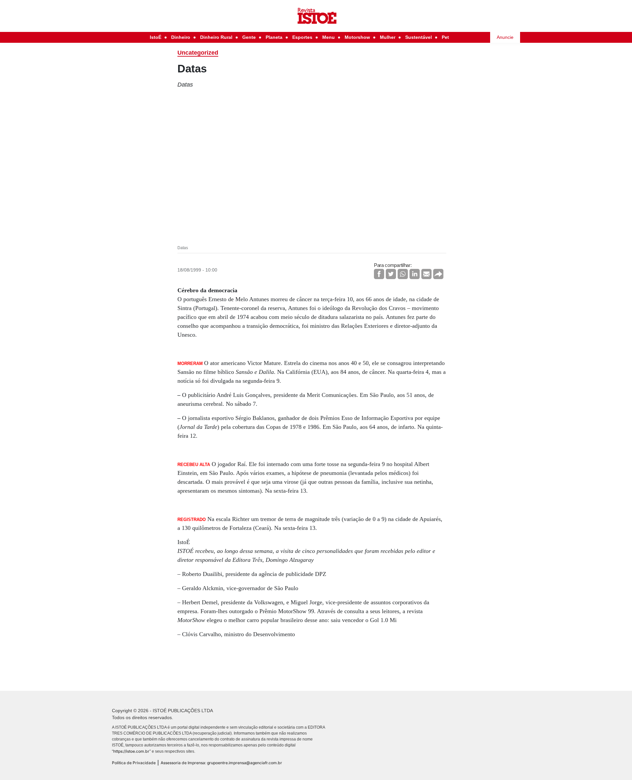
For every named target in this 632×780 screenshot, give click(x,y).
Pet (445, 37)
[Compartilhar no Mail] (426, 274)
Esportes (302, 37)
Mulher (387, 37)
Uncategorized (197, 52)
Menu (328, 37)
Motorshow (357, 37)
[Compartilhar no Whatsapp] (403, 274)
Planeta (274, 37)
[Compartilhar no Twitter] (391, 274)
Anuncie (505, 37)
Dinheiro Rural (216, 37)
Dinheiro (180, 37)
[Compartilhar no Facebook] (379, 274)
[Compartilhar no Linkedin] (414, 274)
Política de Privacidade (134, 762)
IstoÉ (155, 37)
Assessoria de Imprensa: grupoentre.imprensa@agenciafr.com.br (221, 762)
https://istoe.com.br (131, 751)
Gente (249, 37)
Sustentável (418, 37)
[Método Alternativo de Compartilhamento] (438, 274)
